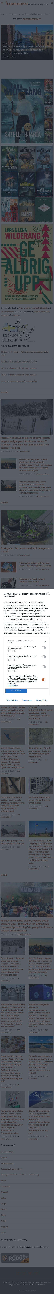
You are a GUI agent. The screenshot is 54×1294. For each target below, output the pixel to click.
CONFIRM (16, 691)
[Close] (48, 594)
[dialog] (27, 647)
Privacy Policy (42, 700)
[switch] (44, 647)
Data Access (27, 700)
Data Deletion (12, 700)
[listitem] (27, 641)
